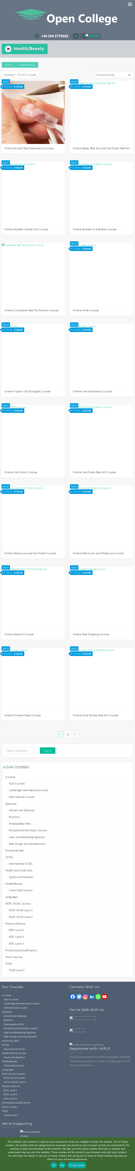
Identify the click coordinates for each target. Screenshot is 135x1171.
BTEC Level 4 (16, 936)
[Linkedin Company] (92, 996)
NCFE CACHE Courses (18, 903)
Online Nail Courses (21, 890)
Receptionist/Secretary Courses (28, 830)
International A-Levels (22, 797)
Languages (11, 897)
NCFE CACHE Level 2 (21, 910)
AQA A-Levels (17, 783)
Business (14, 817)
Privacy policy (77, 1165)
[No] (130, 1154)
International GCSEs (21, 863)
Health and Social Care (18, 870)
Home (8, 64)
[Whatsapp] (98, 996)
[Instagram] (85, 996)
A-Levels (10, 777)
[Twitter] (79, 996)
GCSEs (9, 857)
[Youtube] (104, 996)
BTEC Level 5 (16, 943)
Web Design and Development (27, 843)
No (62, 1165)
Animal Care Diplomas (22, 810)
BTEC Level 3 (16, 930)
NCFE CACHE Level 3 (21, 917)
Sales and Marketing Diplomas (27, 837)
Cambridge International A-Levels (28, 790)
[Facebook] (73, 996)
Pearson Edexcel (15, 923)
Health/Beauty (13, 883)
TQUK (8, 963)
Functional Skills (14, 850)
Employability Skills (20, 823)
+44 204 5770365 (54, 36)
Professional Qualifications (21, 950)
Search (47, 750)
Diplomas (11, 803)
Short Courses (14, 957)
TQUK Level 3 (17, 970)
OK (54, 1165)
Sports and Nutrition (21, 877)
